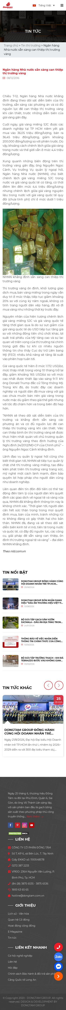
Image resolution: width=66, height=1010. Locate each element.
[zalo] (58, 956)
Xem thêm (33, 816)
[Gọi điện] (58, 947)
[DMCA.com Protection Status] (18, 833)
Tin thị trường (30, 45)
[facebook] (58, 966)
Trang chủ (11, 45)
